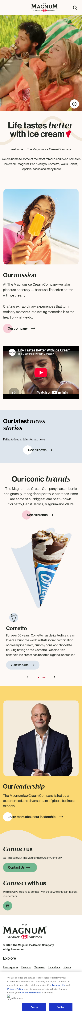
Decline (60, 1007)
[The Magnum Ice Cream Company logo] (25, 941)
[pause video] (74, 104)
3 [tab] (43, 677)
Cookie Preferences (30, 992)
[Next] (53, 677)
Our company (18, 328)
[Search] (75, 7)
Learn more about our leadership (31, 817)
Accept (34, 1007)
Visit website (20, 665)
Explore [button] (9, 958)
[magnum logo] (44, 10)
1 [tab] (38, 677)
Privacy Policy (15, 988)
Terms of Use (59, 985)
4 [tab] (45, 677)
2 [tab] (40, 677)
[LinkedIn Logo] (7, 907)
